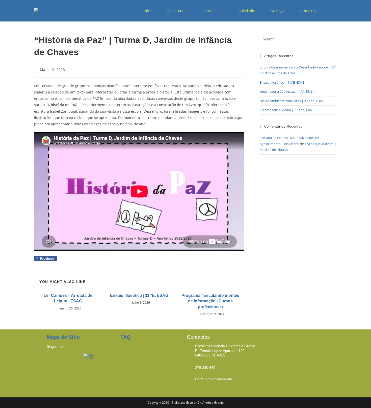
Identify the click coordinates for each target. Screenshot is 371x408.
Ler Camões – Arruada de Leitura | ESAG (68, 298)
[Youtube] (72, 359)
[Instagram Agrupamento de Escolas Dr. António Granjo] (89, 356)
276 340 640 (205, 368)
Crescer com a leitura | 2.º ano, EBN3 (287, 110)
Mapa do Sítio (63, 337)
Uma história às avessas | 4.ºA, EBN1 (287, 91)
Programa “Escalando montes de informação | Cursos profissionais (210, 301)
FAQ (125, 337)
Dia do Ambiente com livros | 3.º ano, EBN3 (292, 101)
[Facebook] (53, 359)
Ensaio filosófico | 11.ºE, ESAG (139, 295)
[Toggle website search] (332, 10)
